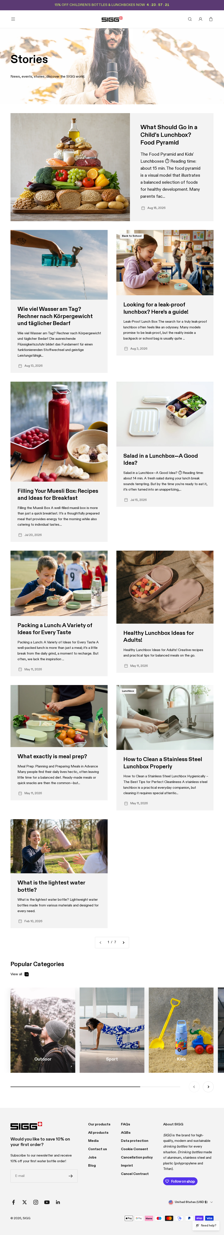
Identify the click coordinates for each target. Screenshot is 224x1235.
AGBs (126, 1133)
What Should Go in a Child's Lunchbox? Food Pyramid (169, 135)
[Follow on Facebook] (13, 1202)
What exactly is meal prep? (52, 757)
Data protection (134, 1141)
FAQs (125, 1124)
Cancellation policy (137, 1157)
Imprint (127, 1165)
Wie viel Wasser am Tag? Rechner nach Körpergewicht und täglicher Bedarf (55, 316)
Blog (92, 1165)
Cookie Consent (134, 1149)
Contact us (97, 1149)
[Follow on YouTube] (47, 1202)
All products (98, 1133)
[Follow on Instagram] (36, 1202)
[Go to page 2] (123, 942)
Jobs (92, 1157)
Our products (99, 1124)
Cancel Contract (135, 1174)
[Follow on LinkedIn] (58, 1202)
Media (93, 1141)
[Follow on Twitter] (25, 1202)
